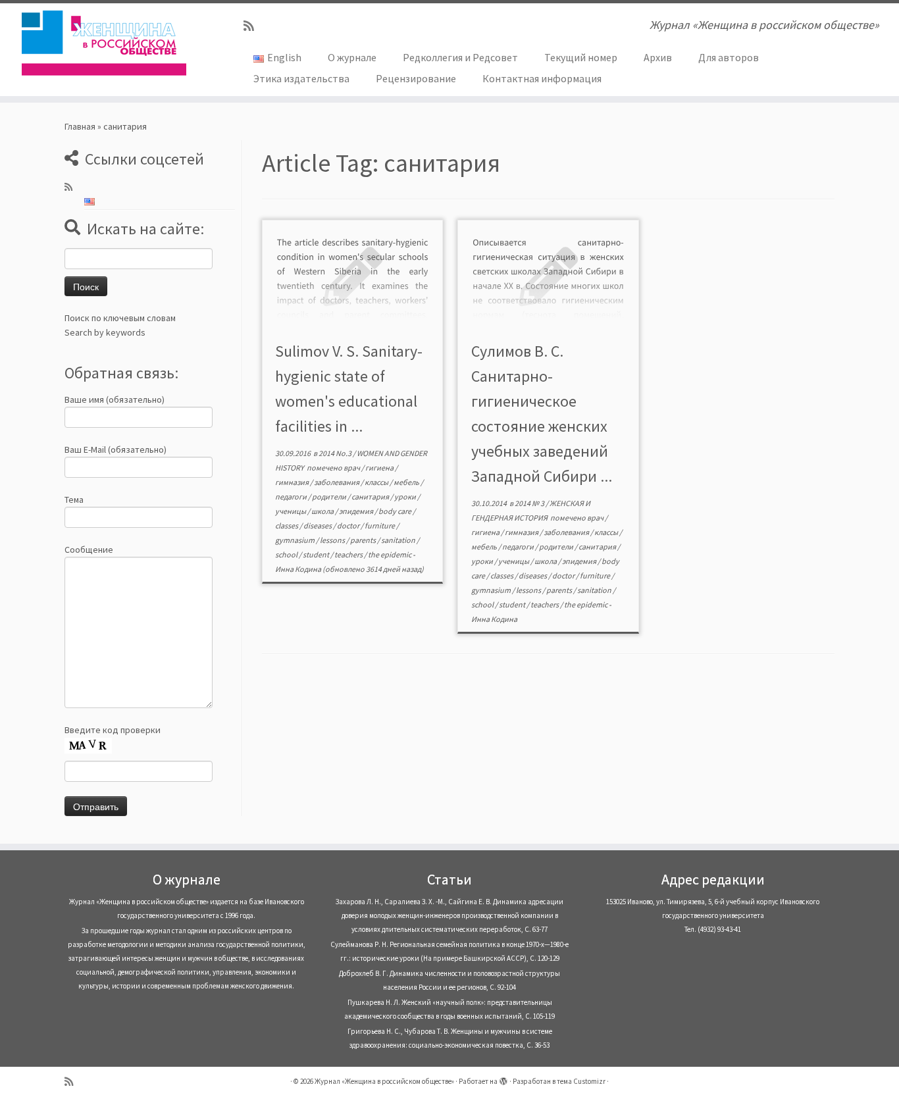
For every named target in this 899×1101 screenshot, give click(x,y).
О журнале (352, 57)
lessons (333, 540)
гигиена (380, 468)
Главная (79, 126)
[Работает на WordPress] (503, 1078)
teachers (349, 554)
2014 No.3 (336, 453)
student (316, 554)
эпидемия (356, 511)
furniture (380, 525)
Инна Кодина (298, 569)
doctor (349, 525)
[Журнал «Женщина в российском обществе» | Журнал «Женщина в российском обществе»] (103, 43)
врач (352, 468)
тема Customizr (581, 1081)
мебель (407, 482)
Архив (658, 57)
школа (323, 511)
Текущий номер (580, 57)
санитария (370, 496)
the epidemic (390, 554)
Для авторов (728, 57)
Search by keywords (104, 332)
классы (377, 482)
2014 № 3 (530, 503)
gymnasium (295, 540)
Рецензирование (416, 78)
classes (287, 525)
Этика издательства (301, 78)
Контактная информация (542, 78)
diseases (318, 525)
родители (329, 496)
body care (395, 511)
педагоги (291, 496)
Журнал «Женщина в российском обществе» (384, 1081)
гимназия (292, 482)
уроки (405, 496)
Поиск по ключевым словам (120, 318)
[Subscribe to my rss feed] (253, 26)
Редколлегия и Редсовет (460, 57)
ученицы (291, 511)
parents (363, 540)
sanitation (399, 540)
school (287, 554)
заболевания (337, 482)
